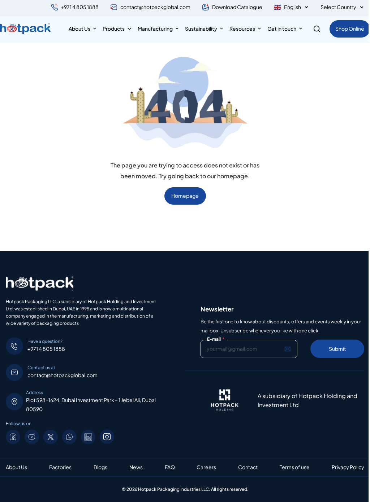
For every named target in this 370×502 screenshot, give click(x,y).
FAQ (170, 467)
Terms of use (295, 467)
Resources (242, 28)
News (136, 467)
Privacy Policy (348, 467)
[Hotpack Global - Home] (25, 29)
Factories (60, 467)
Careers (206, 467)
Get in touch (281, 28)
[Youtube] (32, 436)
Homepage (185, 195)
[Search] (317, 29)
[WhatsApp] (69, 436)
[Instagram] (107, 436)
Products (114, 28)
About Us (79, 28)
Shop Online (349, 28)
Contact (248, 467)
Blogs (100, 467)
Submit (337, 348)
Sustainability (201, 28)
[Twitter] (50, 436)
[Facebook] (13, 436)
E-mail (215, 339)
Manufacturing (155, 28)
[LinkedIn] (88, 436)
